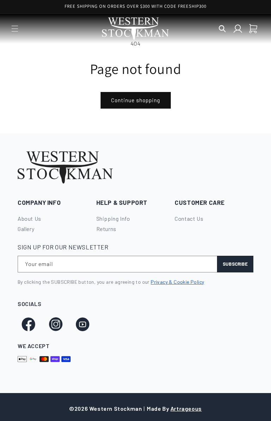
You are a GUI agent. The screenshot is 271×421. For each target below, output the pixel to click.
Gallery (26, 228)
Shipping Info (113, 218)
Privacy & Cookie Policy (177, 282)
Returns (106, 228)
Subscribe (235, 264)
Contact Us (189, 218)
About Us (29, 218)
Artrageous (186, 408)
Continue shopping (135, 100)
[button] (15, 28)
